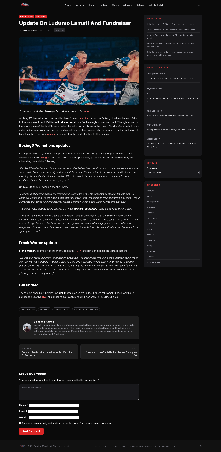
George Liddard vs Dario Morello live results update (171, 29)
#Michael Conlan (61, 309)
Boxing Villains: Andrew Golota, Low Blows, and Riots (171, 129)
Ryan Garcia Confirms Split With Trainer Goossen (170, 115)
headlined (84, 118)
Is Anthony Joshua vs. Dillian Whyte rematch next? (170, 78)
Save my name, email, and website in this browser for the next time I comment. (67, 423)
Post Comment (31, 431)
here (86, 111)
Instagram (45, 157)
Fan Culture (152, 218)
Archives (152, 167)
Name (23, 405)
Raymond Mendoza (156, 88)
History (150, 229)
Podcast (150, 234)
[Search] (199, 5)
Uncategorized (153, 262)
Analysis (150, 190)
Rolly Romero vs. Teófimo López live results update (170, 24)
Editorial (150, 212)
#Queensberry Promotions (86, 309)
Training (150, 256)
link (44, 296)
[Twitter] (201, 446)
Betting (150, 196)
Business (151, 207)
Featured (41, 17)
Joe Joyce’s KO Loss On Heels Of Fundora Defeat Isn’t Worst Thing (172, 145)
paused (51, 133)
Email (23, 411)
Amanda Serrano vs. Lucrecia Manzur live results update (170, 36)
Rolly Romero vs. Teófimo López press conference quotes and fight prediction (170, 53)
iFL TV (78, 250)
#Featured (44, 309)
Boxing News (26, 17)
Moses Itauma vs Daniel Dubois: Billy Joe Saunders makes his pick (170, 45)
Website (23, 417)
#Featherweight (28, 309)
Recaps (150, 245)
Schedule (151, 251)
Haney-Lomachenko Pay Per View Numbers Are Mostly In (172, 100)
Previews (151, 240)
